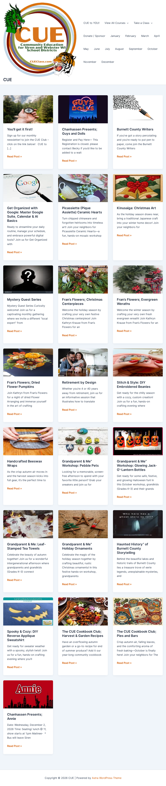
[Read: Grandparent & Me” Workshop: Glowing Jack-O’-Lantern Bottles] (138, 441)
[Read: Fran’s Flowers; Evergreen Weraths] (138, 279)
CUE (7, 79)
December (107, 61)
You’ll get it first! (20, 129)
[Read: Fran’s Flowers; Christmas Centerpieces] (83, 279)
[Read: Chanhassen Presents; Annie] (28, 694)
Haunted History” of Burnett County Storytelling (132, 548)
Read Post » (14, 157)
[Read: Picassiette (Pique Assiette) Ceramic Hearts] (83, 187)
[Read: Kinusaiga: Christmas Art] (138, 187)
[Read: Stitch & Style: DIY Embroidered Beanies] (138, 362)
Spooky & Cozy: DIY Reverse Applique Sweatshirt (22, 636)
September (135, 48)
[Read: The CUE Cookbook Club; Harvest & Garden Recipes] (83, 611)
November (89, 61)
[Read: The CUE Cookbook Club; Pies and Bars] (138, 611)
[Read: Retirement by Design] (83, 362)
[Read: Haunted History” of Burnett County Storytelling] (138, 524)
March (145, 35)
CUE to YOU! (91, 23)
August (119, 48)
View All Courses (115, 23)
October (153, 48)
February (130, 35)
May (86, 48)
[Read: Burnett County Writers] (138, 109)
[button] (127, 22)
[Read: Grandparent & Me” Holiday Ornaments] (83, 524)
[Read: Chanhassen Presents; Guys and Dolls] (83, 109)
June (97, 48)
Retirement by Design (79, 382)
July (107, 48)
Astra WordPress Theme (106, 778)
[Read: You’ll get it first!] (28, 109)
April (157, 35)
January (115, 35)
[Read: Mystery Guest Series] (28, 279)
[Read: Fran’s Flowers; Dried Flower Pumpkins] (28, 362)
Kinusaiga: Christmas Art (136, 208)
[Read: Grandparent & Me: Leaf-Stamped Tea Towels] (28, 524)
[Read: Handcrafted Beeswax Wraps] (28, 441)
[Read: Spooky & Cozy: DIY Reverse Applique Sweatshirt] (28, 611)
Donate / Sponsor (94, 35)
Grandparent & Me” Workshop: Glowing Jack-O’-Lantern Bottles (137, 465)
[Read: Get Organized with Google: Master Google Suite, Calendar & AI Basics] (28, 187)
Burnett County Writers (135, 129)
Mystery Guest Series (24, 299)
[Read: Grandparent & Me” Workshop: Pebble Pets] (83, 441)
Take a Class (141, 23)
